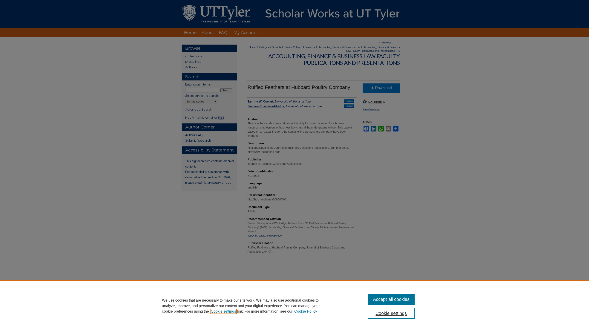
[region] (294, 305)
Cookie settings (223, 311)
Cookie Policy (305, 311)
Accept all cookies (391, 299)
